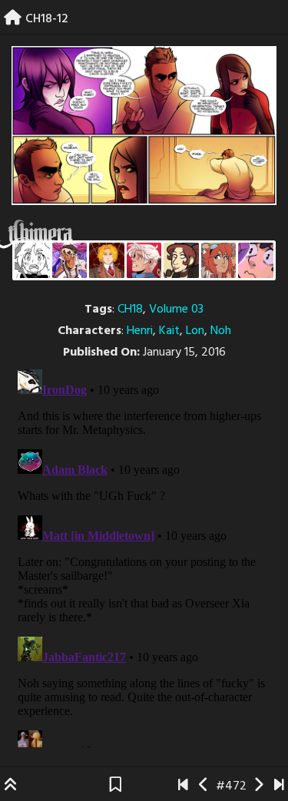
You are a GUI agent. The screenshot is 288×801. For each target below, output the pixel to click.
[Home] (12, 19)
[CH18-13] (258, 786)
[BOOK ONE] (183, 786)
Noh (220, 331)
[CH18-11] (204, 786)
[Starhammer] (255, 260)
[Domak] (32, 260)
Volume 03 (176, 309)
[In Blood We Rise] (106, 260)
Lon (195, 331)
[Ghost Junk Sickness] (70, 260)
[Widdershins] (181, 260)
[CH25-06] (279, 786)
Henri (140, 331)
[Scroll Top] (11, 786)
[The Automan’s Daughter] (219, 260)
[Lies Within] (144, 260)
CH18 (130, 309)
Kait (169, 331)
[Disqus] (144, 555)
